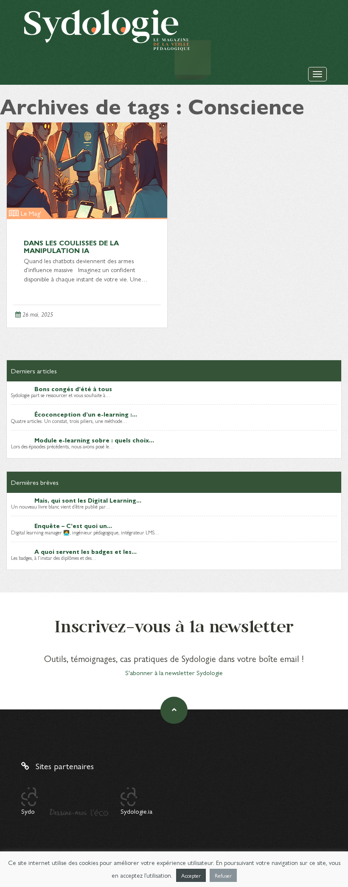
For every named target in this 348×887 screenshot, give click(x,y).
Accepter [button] (191, 875)
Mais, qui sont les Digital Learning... (87, 500)
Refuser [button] (223, 875)
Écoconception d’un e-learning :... (85, 414)
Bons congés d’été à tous (73, 388)
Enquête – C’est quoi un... (73, 525)
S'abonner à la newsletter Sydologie (174, 672)
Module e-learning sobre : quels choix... (94, 440)
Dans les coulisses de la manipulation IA (71, 246)
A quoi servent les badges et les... (85, 551)
